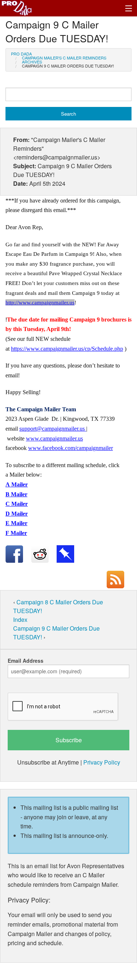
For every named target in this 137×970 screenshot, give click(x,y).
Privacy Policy (101, 762)
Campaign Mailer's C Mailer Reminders (64, 58)
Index (20, 619)
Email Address (25, 660)
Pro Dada (21, 54)
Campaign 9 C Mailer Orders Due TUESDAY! (68, 66)
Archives (32, 62)
